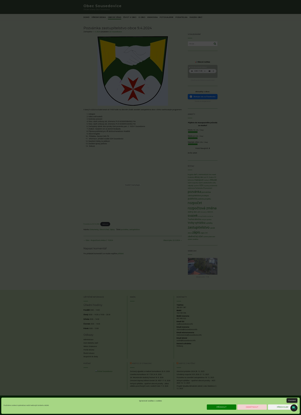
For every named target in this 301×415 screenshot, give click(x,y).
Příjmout (221, 407)
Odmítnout (252, 407)
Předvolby (282, 407)
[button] (296, 401)
